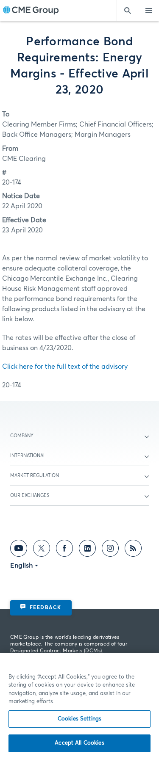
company (21, 435)
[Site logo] (31, 10)
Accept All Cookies (79, 743)
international (28, 455)
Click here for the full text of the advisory (65, 366)
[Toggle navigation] (148, 10)
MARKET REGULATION (34, 475)
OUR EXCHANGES (29, 495)
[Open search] (127, 10)
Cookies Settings (79, 719)
